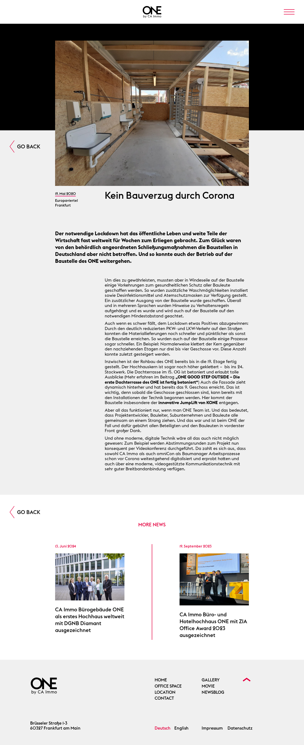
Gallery (211, 680)
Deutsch (163, 728)
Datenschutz (240, 728)
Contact (164, 698)
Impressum (212, 728)
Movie (208, 686)
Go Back (28, 146)
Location (165, 692)
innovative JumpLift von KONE (188, 402)
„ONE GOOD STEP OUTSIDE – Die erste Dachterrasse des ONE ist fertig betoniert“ (172, 379)
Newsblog (213, 692)
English (181, 728)
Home (161, 680)
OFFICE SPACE (168, 686)
